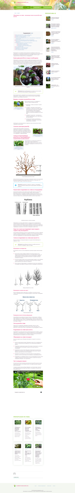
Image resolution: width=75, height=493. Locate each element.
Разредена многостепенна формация (24, 45)
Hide (32, 33)
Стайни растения (19, 7)
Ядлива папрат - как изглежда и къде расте (55, 85)
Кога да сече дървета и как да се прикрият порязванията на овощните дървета (56, 41)
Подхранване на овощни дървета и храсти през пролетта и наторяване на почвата (55, 57)
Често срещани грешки (20, 49)
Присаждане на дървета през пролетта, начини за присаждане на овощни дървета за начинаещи (38, 454)
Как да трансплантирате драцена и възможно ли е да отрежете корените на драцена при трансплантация (55, 49)
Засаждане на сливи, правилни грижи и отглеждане (38, 429)
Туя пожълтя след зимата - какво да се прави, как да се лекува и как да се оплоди (56, 33)
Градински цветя (37, 7)
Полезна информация (47, 7)
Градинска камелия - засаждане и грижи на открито (55, 64)
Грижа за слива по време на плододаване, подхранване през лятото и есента (37, 135)
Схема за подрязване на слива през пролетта (24, 42)
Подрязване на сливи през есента (22, 47)
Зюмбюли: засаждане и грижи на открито (55, 71)
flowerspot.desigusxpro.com (22, 2)
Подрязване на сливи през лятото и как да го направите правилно (19, 108)
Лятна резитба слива (19, 46)
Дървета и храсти (37, 449)
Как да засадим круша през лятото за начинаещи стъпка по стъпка (28, 429)
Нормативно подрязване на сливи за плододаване (25, 39)
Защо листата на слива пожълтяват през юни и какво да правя (28, 453)
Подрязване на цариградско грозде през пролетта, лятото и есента (18, 429)
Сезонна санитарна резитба (21, 36)
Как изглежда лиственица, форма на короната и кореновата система (55, 78)
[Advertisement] (37, 24)
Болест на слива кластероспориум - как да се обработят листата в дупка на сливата (18, 148)
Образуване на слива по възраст (21, 48)
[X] (41, 392)
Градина (28, 7)
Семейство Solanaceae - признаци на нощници (55, 18)
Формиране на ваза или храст (23, 44)
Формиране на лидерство (22, 43)
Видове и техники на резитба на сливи (23, 35)
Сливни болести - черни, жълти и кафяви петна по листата (18, 452)
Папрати (52, 87)
